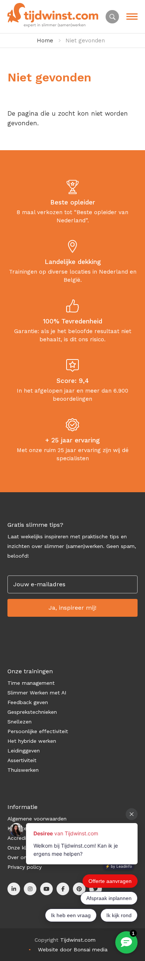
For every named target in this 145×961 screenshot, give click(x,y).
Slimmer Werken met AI (36, 693)
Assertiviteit (21, 760)
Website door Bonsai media (72, 949)
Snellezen (19, 722)
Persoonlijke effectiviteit (37, 731)
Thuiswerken (23, 770)
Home (45, 40)
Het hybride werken (31, 741)
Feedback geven (27, 702)
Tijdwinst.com (78, 940)
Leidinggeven (23, 751)
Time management (31, 683)
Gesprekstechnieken (32, 712)
